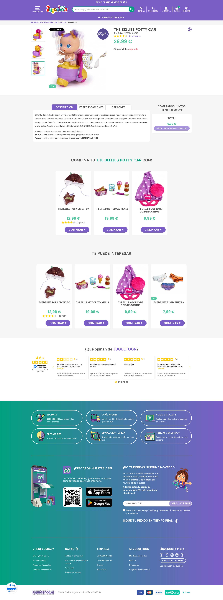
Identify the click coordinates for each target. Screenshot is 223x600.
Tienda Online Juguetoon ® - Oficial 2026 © (79, 592)
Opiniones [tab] (118, 107)
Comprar (77, 230)
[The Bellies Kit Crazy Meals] (111, 189)
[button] (190, 29)
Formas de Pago (39, 560)
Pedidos (132, 560)
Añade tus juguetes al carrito (172, 128)
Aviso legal (69, 568)
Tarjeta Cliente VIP (105, 560)
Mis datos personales (138, 556)
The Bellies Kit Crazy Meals (111, 209)
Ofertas (100, 565)
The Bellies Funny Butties (169, 302)
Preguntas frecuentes (42, 565)
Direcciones (134, 565)
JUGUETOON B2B (104, 556)
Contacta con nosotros (42, 569)
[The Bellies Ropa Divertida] (73, 189)
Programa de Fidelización (139, 569)
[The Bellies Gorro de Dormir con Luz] (149, 189)
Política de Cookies (73, 572)
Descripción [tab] (64, 107)
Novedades (102, 569)
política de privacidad (146, 510)
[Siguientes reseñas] (190, 367)
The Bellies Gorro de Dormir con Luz (149, 210)
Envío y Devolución (41, 556)
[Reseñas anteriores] (53, 367)
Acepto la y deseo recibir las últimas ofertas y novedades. (158, 512)
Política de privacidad (74, 556)
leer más (60, 368)
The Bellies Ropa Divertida (73, 209)
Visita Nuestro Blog (172, 560)
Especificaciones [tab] (91, 107)
